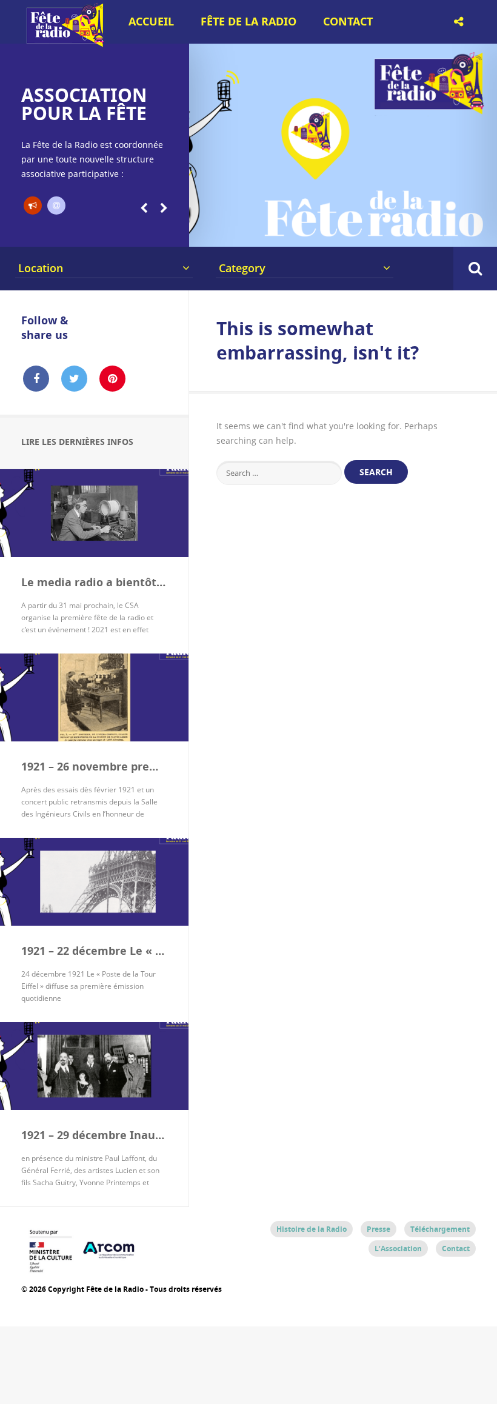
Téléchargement (440, 1229)
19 (470, 231)
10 (308, 231)
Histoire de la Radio (311, 1229)
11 (326, 231)
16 (416, 231)
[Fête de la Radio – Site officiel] (63, 42)
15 (398, 231)
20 (488, 231)
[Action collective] (33, 205)
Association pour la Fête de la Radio (84, 113)
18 (452, 231)
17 (433, 231)
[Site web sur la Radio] (56, 205)
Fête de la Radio (248, 21)
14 (380, 231)
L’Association (398, 1248)
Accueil (151, 21)
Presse (378, 1229)
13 (362, 231)
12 (344, 231)
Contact (348, 21)
